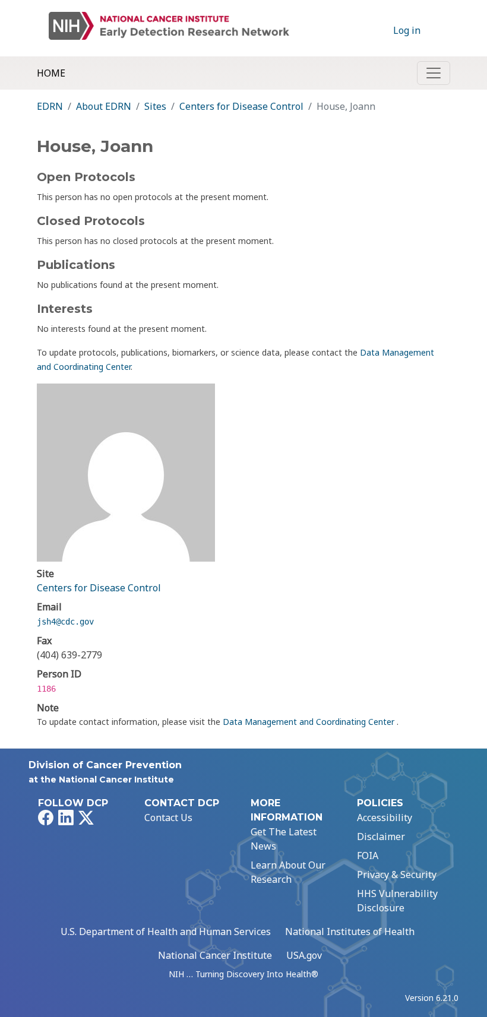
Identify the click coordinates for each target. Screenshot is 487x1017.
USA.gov (304, 955)
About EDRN (103, 106)
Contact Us (168, 817)
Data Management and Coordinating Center (310, 721)
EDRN (50, 106)
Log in (406, 30)
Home (51, 73)
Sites (155, 106)
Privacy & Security (397, 874)
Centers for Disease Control (241, 106)
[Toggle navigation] (433, 73)
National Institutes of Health (350, 931)
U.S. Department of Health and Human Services (166, 931)
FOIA (367, 855)
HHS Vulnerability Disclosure (397, 900)
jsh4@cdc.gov (65, 621)
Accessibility (384, 817)
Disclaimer (381, 836)
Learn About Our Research (288, 872)
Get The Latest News (284, 839)
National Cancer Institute (215, 955)
